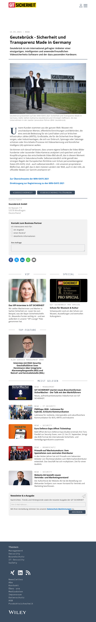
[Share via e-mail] (34, 260)
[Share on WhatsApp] (28, 260)
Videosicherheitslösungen (56, 192)
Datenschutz (17, 597)
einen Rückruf (19, 233)
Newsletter (16, 579)
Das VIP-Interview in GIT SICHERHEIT (26, 305)
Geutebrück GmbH (18, 204)
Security (47, 425)
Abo (11, 582)
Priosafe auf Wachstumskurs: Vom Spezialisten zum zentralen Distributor (53, 451)
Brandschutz (49, 447)
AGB (11, 600)
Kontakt (14, 585)
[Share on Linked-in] (22, 260)
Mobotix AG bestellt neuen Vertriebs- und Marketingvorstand (51, 476)
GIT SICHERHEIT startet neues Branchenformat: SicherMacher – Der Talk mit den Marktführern (57, 391)
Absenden (77, 512)
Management (48, 387)
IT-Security (49, 406)
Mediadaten (16, 591)
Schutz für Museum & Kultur (64, 307)
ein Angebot (19, 230)
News (27, 32)
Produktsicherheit (21, 603)
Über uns (14, 588)
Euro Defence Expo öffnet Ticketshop (52, 428)
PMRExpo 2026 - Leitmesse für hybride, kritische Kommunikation (51, 410)
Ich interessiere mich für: (21, 226)
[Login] (80, 6)
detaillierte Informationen (24, 236)
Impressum (15, 594)
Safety (13, 562)
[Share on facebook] (11, 260)
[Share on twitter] (16, 260)
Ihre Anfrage (16, 242)
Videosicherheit (23, 192)
